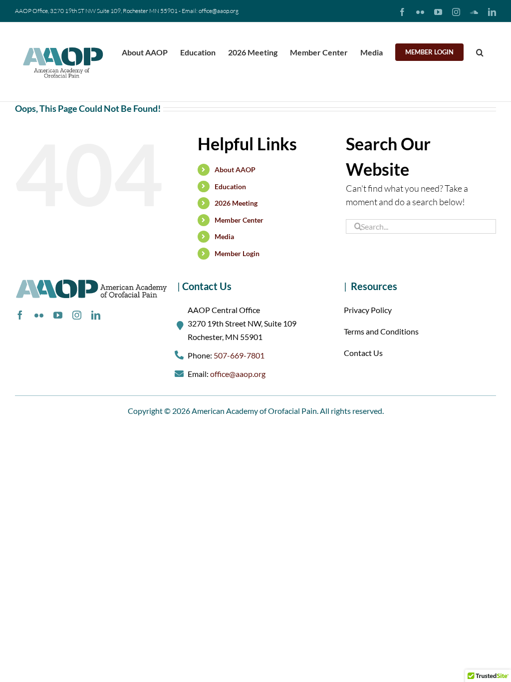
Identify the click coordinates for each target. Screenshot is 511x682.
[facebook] (19, 315)
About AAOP (235, 169)
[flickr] (38, 315)
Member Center (239, 220)
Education (230, 186)
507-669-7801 (239, 355)
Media (224, 236)
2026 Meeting (236, 203)
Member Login (237, 253)
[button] (480, 51)
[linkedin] (95, 315)
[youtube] (57, 315)
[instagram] (76, 315)
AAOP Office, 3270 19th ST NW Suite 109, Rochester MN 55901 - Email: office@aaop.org (127, 10)
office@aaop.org (237, 373)
